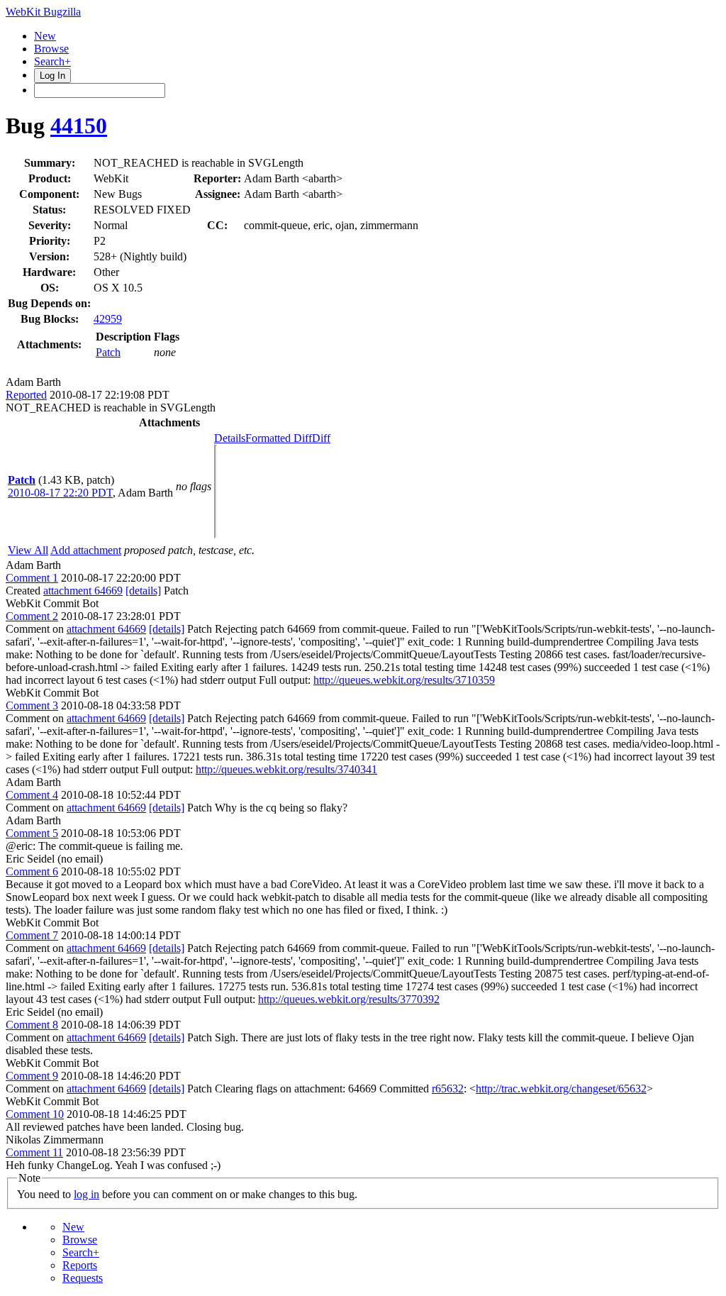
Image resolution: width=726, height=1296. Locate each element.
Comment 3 (32, 705)
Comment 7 (32, 935)
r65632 (448, 1088)
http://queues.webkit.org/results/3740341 (286, 769)
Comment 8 (32, 1025)
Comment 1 (32, 578)
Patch (108, 352)
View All (28, 550)
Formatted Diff (278, 438)
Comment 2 (32, 616)
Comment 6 (32, 871)
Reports (79, 1265)
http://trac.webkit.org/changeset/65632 (561, 1088)
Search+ (52, 61)
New (45, 36)
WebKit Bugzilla (43, 12)
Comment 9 (32, 1076)
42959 (108, 319)
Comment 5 (32, 833)
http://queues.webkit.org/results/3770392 (349, 999)
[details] (143, 591)
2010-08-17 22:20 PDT (60, 493)
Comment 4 (32, 795)
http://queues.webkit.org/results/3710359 (404, 680)
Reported (26, 395)
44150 (78, 125)
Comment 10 (35, 1114)
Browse (51, 49)
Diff (321, 438)
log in (86, 1194)
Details (229, 438)
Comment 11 (34, 1152)
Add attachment (85, 550)
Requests (82, 1278)
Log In (52, 75)
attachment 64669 (83, 591)
